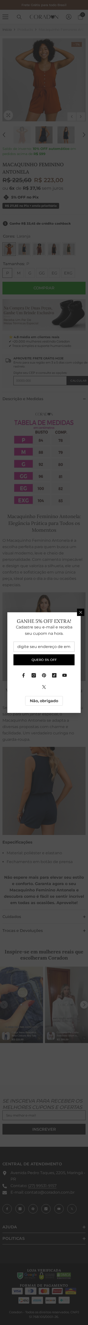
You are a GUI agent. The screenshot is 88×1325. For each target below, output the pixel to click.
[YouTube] (64, 675)
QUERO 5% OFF (44, 660)
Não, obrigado (44, 700)
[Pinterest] (44, 675)
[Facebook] (23, 675)
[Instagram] (34, 675)
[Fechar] (80, 612)
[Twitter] (44, 687)
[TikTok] (54, 675)
